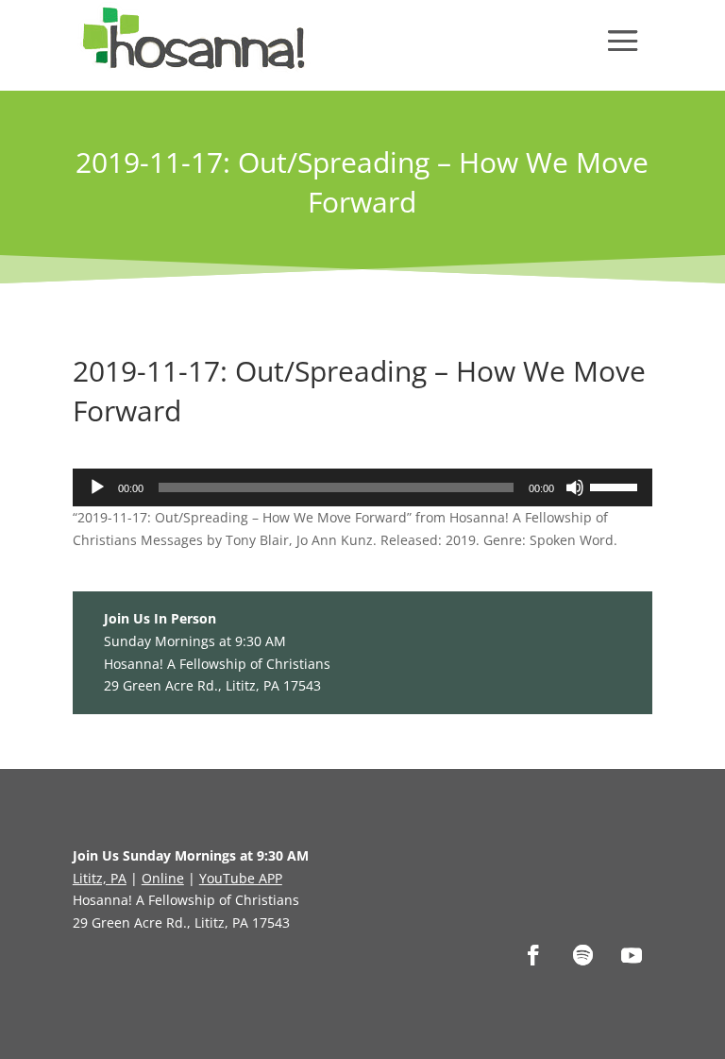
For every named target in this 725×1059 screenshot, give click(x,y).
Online (163, 878)
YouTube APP (240, 878)
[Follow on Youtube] (631, 955)
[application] (362, 487)
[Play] (97, 487)
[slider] (616, 486)
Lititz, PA (99, 878)
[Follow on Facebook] (533, 955)
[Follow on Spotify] (582, 955)
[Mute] (574, 487)
